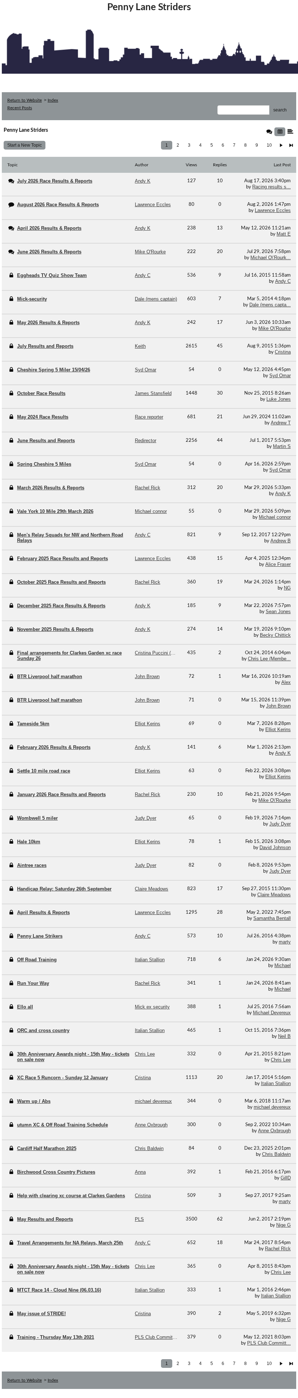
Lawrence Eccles (273, 210)
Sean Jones (278, 611)
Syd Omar (280, 375)
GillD (286, 1178)
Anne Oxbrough (274, 1130)
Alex (286, 682)
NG (287, 588)
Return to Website (24, 100)
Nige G (283, 1225)
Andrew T (281, 422)
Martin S (282, 446)
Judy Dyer (280, 824)
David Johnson (275, 847)
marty (285, 942)
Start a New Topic (24, 145)
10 (269, 145)
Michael (282, 965)
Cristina (283, 352)
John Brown (278, 706)
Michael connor (275, 517)
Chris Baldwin (276, 1154)
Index (53, 100)
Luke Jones (278, 399)
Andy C (283, 281)
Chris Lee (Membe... (269, 658)
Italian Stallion (276, 1083)
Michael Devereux (272, 1012)
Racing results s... (271, 186)
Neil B (284, 1036)
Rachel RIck (278, 1248)
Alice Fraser (278, 564)
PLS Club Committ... (269, 1343)
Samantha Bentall (272, 918)
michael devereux (272, 1107)
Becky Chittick (275, 635)
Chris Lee (281, 1060)
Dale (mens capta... (270, 304)
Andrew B (280, 540)
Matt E (284, 234)
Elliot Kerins (278, 729)
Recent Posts (19, 108)
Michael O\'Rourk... (270, 257)
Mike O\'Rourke (274, 328)
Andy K (283, 493)
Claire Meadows (274, 894)
